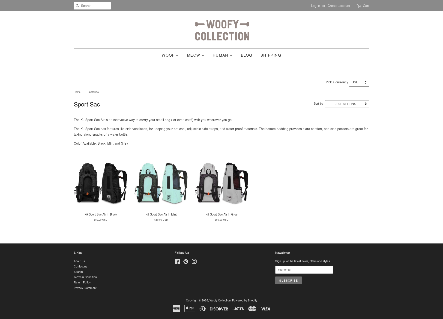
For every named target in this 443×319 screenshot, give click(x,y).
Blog (246, 55)
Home (77, 92)
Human (221, 55)
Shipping (270, 55)
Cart (366, 5)
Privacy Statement (85, 288)
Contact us (80, 266)
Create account (339, 5)
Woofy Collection (220, 300)
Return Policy (82, 282)
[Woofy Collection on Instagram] (194, 262)
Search (78, 271)
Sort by (318, 103)
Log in (315, 5)
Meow (194, 55)
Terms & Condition (85, 277)
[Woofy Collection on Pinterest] (185, 262)
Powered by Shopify (244, 300)
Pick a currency (337, 82)
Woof (169, 55)
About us (79, 261)
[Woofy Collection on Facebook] (177, 262)
